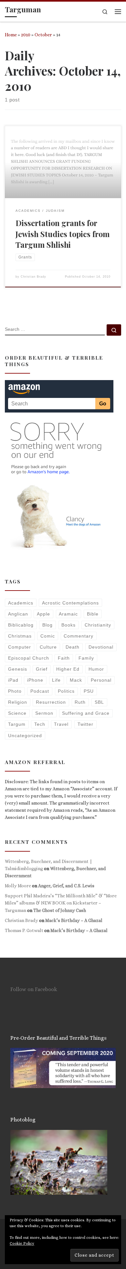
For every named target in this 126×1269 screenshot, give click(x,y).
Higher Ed (67, 669)
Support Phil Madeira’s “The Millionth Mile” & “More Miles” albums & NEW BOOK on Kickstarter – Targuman (61, 903)
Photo (15, 691)
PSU (89, 691)
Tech (39, 724)
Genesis (17, 669)
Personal (101, 680)
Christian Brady (33, 276)
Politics (66, 691)
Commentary (78, 636)
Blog (47, 625)
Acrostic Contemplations (70, 602)
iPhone (35, 680)
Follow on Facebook (33, 989)
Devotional (101, 647)
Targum (17, 724)
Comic (47, 636)
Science (17, 713)
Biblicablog (21, 625)
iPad (13, 680)
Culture (48, 647)
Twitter (85, 724)
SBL (99, 702)
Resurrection (51, 702)
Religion (17, 702)
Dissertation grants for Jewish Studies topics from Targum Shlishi (63, 234)
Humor (96, 669)
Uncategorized (25, 735)
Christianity (98, 625)
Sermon (44, 713)
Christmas (20, 636)
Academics (20, 602)
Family (86, 658)
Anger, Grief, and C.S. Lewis (66, 885)
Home (11, 34)
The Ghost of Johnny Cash (59, 910)
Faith (64, 658)
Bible (93, 614)
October (43, 34)
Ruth (80, 702)
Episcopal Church (28, 658)
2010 (25, 34)
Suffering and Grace (86, 713)
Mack (76, 680)
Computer (19, 647)
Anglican (18, 614)
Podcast (39, 691)
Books (68, 625)
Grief (41, 669)
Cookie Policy (22, 1243)
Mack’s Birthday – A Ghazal (73, 920)
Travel (61, 724)
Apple (43, 614)
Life (56, 680)
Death (72, 647)
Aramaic (68, 614)
